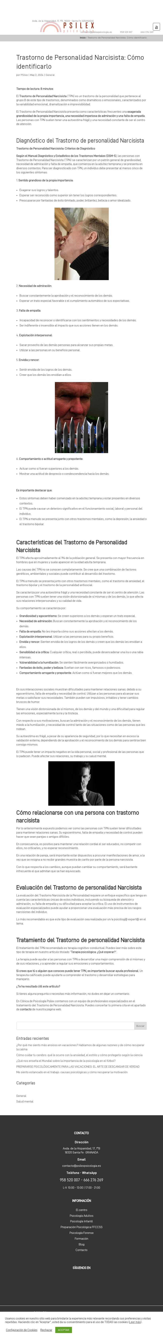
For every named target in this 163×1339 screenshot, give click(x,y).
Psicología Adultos (81, 1215)
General (50, 74)
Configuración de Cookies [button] (21, 1330)
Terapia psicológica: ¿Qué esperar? (93, 952)
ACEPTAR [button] (63, 1329)
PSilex (24, 74)
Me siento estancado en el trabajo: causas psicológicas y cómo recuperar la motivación (72, 1072)
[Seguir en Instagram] (161, 31)
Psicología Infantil (81, 1221)
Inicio (83, 37)
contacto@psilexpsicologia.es (96, 32)
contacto (26, 1009)
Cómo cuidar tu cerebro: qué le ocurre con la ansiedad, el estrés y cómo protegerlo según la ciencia (79, 1055)
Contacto (81, 1250)
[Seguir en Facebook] (156, 31)
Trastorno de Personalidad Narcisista (43, 96)
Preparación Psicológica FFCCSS (82, 1227)
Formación (81, 1238)
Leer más (135, 1322)
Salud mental (24, 1101)
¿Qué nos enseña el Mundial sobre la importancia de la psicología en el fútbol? (65, 1060)
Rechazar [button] (46, 1330)
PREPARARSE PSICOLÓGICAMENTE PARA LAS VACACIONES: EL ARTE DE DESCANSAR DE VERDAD (78, 1066)
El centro (81, 1210)
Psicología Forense (82, 1232)
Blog (81, 1244)
